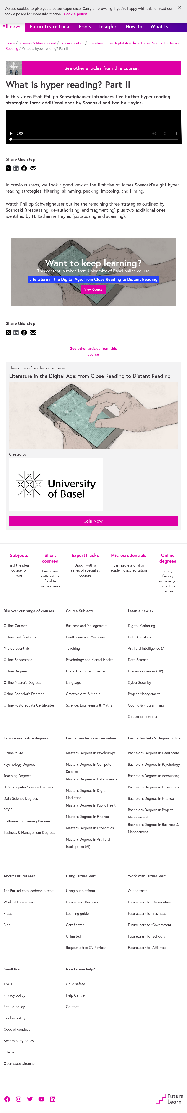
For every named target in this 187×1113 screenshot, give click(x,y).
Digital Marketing (141, 625)
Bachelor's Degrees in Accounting (154, 775)
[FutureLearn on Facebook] (8, 1099)
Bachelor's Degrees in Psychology (154, 764)
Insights (108, 26)
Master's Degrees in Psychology (90, 753)
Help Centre (75, 995)
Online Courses (15, 625)
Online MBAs (13, 753)
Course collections (142, 716)
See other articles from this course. (101, 68)
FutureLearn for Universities (149, 902)
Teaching (73, 648)
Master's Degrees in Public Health (92, 805)
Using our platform (80, 890)
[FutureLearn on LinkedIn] (52, 1099)
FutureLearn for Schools (146, 936)
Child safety (75, 984)
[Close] (180, 7)
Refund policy (14, 1006)
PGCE (8, 809)
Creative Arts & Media (83, 694)
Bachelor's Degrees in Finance (151, 798)
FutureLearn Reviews (82, 902)
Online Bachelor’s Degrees (24, 694)
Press (85, 26)
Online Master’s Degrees (22, 682)
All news (12, 26)
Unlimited (73, 936)
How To (134, 26)
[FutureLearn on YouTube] (41, 1099)
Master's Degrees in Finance (87, 816)
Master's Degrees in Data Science (91, 779)
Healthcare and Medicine (85, 637)
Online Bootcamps (18, 659)
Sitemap (10, 1052)
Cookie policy (14, 1018)
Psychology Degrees (19, 764)
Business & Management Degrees (29, 832)
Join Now (93, 521)
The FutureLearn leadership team (29, 890)
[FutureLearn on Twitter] (30, 1099)
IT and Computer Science (85, 671)
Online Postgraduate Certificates (29, 705)
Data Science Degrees (21, 798)
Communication (72, 43)
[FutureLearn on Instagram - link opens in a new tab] (18, 1099)
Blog (7, 924)
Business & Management (37, 43)
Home (10, 43)
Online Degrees (15, 671)
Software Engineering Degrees (27, 821)
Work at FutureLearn (19, 902)
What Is (159, 26)
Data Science (138, 659)
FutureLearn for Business (147, 913)
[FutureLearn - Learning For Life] (169, 1098)
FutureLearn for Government (149, 924)
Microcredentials (17, 648)
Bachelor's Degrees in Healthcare (153, 753)
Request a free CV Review (86, 947)
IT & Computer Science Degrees (28, 787)
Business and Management (86, 625)
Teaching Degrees (17, 775)
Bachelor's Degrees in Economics (153, 787)
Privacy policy (14, 995)
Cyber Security (139, 682)
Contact (72, 1006)
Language (73, 682)
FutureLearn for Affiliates (147, 947)
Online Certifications (20, 637)
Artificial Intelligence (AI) (147, 648)
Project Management (144, 694)
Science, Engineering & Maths (89, 705)
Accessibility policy (19, 1040)
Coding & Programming (146, 705)
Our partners (137, 890)
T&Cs (8, 984)
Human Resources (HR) (145, 671)
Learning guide (77, 913)
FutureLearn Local (50, 26)
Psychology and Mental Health (90, 659)
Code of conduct (17, 1029)
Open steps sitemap (19, 1063)
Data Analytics (139, 637)
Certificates (75, 924)
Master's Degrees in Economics (90, 828)
